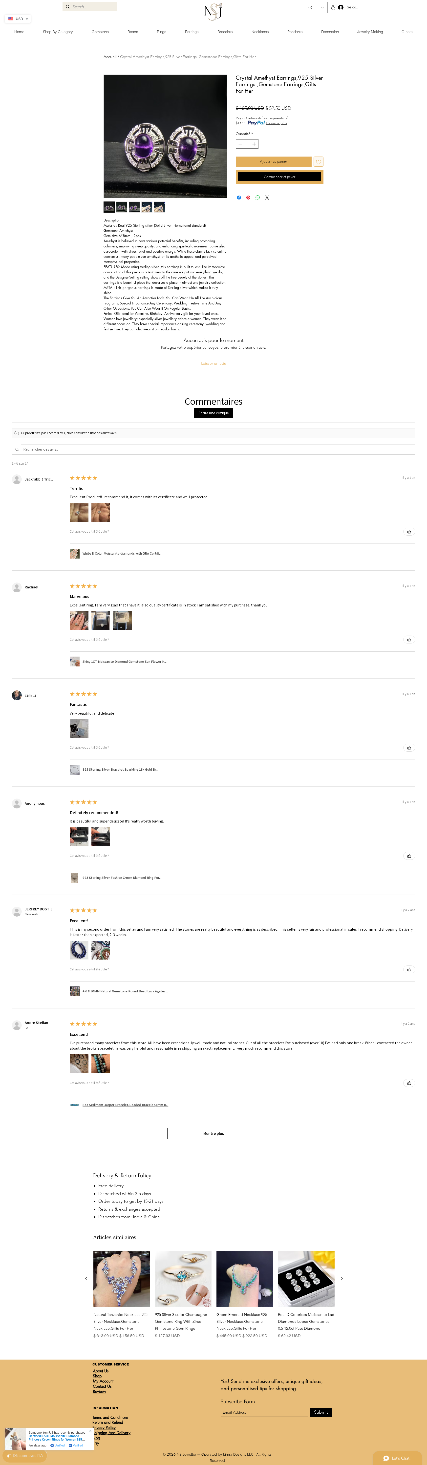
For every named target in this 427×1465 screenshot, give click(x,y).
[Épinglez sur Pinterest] (248, 198)
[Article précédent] (86, 1279)
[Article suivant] (342, 1279)
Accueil (110, 56)
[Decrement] (239, 144)
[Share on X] (267, 198)
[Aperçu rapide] (121, 1279)
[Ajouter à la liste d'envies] (319, 162)
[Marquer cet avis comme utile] (409, 532)
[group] (214, 1298)
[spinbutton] (247, 144)
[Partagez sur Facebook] (239, 198)
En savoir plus (276, 123)
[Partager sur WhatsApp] (258, 198)
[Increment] (254, 144)
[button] (333, 7)
